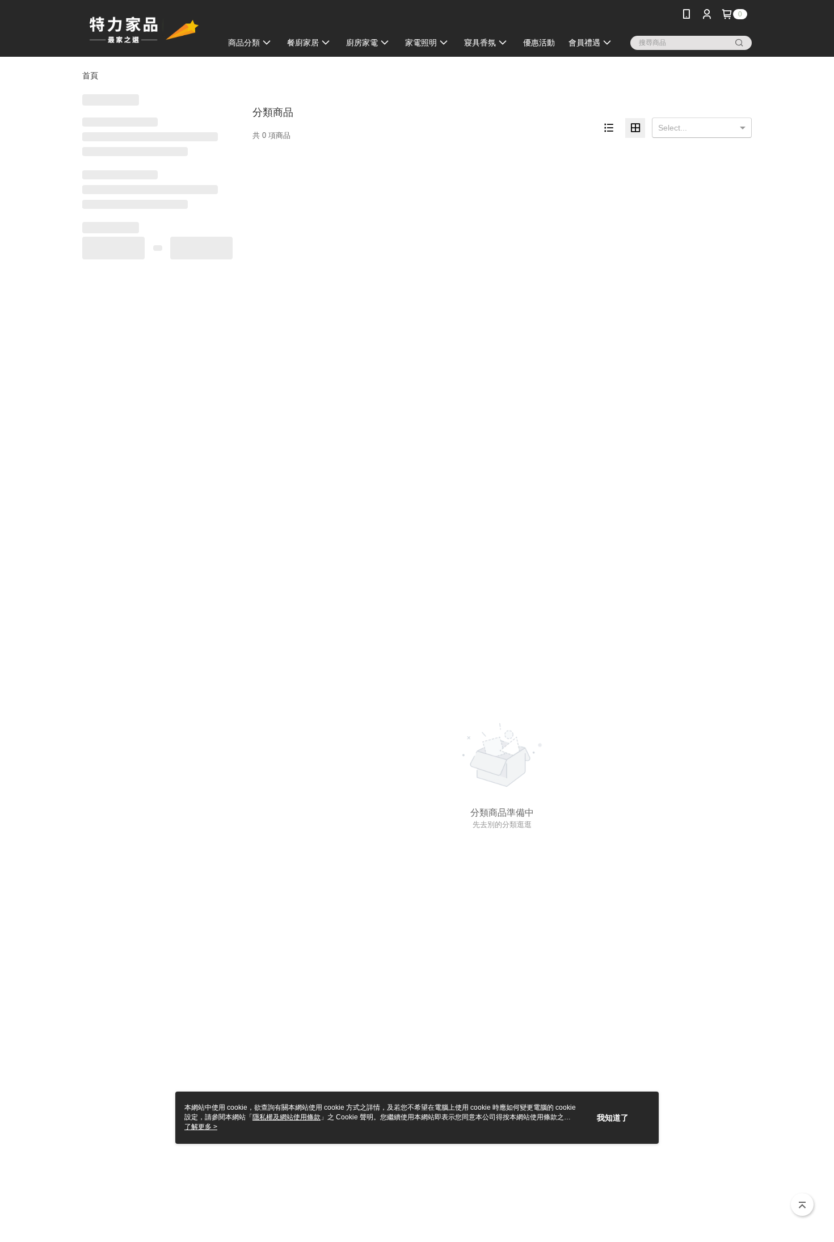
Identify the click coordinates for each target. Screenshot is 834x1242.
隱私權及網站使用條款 (286, 1117)
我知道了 (613, 1117)
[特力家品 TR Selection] (145, 29)
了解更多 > (200, 1127)
